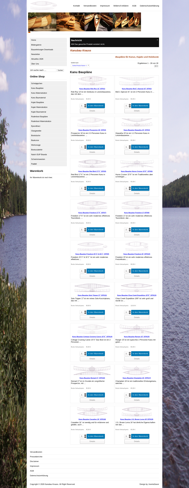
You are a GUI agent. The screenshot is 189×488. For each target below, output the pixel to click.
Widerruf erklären (121, 6)
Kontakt (76, 6)
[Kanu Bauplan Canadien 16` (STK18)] (92, 416)
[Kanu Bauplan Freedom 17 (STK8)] (137, 209)
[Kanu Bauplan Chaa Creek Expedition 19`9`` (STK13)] (136, 292)
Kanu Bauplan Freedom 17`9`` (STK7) (92, 213)
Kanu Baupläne (37, 88)
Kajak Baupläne (37, 102)
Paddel (34, 164)
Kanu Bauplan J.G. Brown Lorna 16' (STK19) (136, 419)
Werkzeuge (35, 145)
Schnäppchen (36, 83)
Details (92, 111)
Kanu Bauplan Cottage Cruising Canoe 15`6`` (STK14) (92, 336)
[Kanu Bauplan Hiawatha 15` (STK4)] (136, 127)
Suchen (60, 70)
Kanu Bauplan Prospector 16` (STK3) (92, 130)
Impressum (105, 6)
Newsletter (35, 54)
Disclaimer (34, 461)
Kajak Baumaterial (38, 112)
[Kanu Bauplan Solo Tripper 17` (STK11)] (92, 292)
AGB (134, 6)
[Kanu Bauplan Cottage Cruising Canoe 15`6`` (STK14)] (92, 333)
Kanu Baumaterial (38, 98)
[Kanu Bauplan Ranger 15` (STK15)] (137, 333)
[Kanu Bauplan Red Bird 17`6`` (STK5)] (92, 168)
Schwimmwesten (38, 159)
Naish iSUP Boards (39, 154)
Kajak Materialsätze (39, 107)
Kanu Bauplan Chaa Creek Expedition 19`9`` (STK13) (136, 295)
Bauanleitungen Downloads (42, 50)
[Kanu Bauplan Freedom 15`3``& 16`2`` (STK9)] (92, 251)
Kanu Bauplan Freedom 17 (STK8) (136, 213)
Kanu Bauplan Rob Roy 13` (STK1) (92, 89)
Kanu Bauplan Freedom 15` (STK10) (136, 254)
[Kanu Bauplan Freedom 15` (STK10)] (137, 251)
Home (33, 40)
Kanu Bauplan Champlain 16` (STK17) (137, 378)
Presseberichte (36, 457)
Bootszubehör (36, 150)
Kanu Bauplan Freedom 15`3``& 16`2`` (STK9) (92, 254)
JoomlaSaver (153, 484)
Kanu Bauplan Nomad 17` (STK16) (92, 378)
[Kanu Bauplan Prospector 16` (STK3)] (92, 127)
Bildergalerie (36, 45)
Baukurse (35, 140)
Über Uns (35, 64)
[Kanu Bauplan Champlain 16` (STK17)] (136, 375)
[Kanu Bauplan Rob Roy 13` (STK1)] (92, 85)
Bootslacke (35, 135)
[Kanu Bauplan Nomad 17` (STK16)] (92, 375)
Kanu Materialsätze (39, 93)
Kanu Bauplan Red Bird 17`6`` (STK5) (92, 171)
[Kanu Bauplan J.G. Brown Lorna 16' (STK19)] (136, 416)
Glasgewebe (36, 131)
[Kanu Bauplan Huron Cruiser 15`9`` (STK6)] (136, 168)
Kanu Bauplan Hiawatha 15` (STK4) (137, 130)
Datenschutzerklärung (149, 6)
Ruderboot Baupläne (39, 117)
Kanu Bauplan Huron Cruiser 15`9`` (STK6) (137, 171)
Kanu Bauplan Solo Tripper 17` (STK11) (92, 295)
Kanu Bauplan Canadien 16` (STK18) (92, 419)
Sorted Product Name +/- (79, 65)
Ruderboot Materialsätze (41, 121)
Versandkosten (89, 6)
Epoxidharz (35, 126)
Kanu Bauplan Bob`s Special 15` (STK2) (137, 89)
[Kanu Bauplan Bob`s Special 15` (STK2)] (136, 85)
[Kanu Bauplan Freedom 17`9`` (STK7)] (92, 209)
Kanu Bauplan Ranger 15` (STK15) (137, 336)
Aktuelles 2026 (37, 59)
